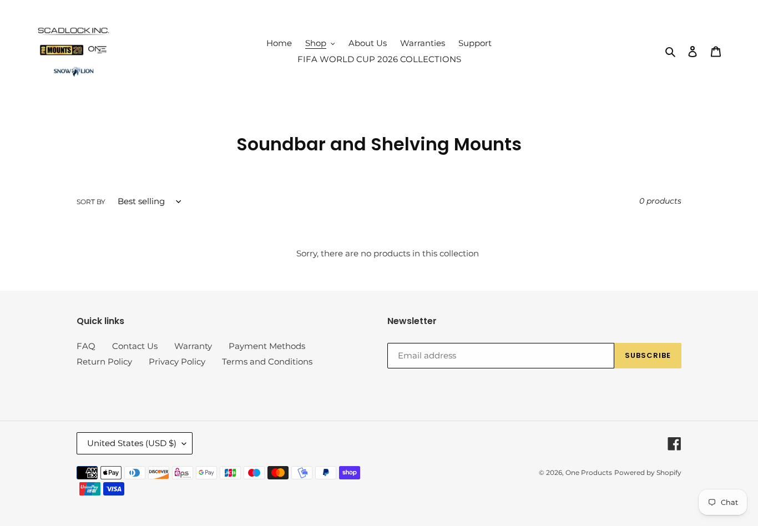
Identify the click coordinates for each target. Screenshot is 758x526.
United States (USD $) (131, 443)
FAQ (86, 346)
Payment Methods (267, 346)
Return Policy (104, 361)
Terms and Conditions (267, 361)
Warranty (193, 346)
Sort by (91, 202)
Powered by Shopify (647, 472)
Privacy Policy (177, 361)
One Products (588, 472)
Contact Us (135, 346)
